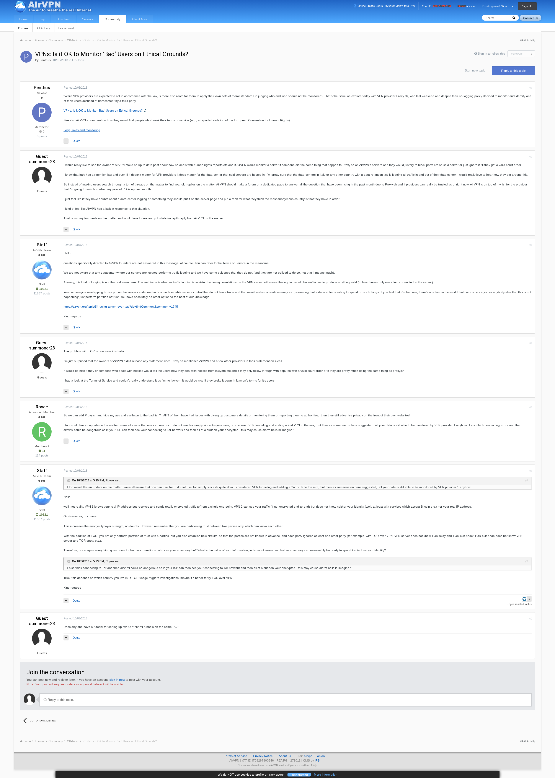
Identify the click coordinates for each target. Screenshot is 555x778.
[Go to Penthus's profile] (26, 57)
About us (285, 756)
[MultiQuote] (66, 141)
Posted (75, 87)
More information (325, 774)
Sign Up (527, 6)
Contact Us (530, 18)
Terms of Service (235, 756)
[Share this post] (530, 87)
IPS (317, 760)
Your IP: (436, 6)
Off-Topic (78, 60)
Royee (42, 406)
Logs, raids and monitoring (82, 130)
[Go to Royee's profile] (42, 432)
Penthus (45, 60)
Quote (76, 141)
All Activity (43, 28)
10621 (43, 289)
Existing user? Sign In (497, 6)
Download (63, 19)
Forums (23, 28)
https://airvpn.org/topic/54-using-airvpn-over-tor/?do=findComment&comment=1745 (121, 306)
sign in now (117, 679)
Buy (42, 19)
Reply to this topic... (61, 700)
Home (23, 19)
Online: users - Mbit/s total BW (386, 6)
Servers (87, 19)
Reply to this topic (513, 70)
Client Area (139, 19)
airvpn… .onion (314, 756)
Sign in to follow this (491, 53)
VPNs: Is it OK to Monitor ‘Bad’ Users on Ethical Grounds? (103, 110)
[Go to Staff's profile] (42, 269)
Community (112, 19)
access (466, 6)
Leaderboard (66, 28)
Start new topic (475, 70)
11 (43, 451)
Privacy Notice (263, 756)
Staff (42, 244)
